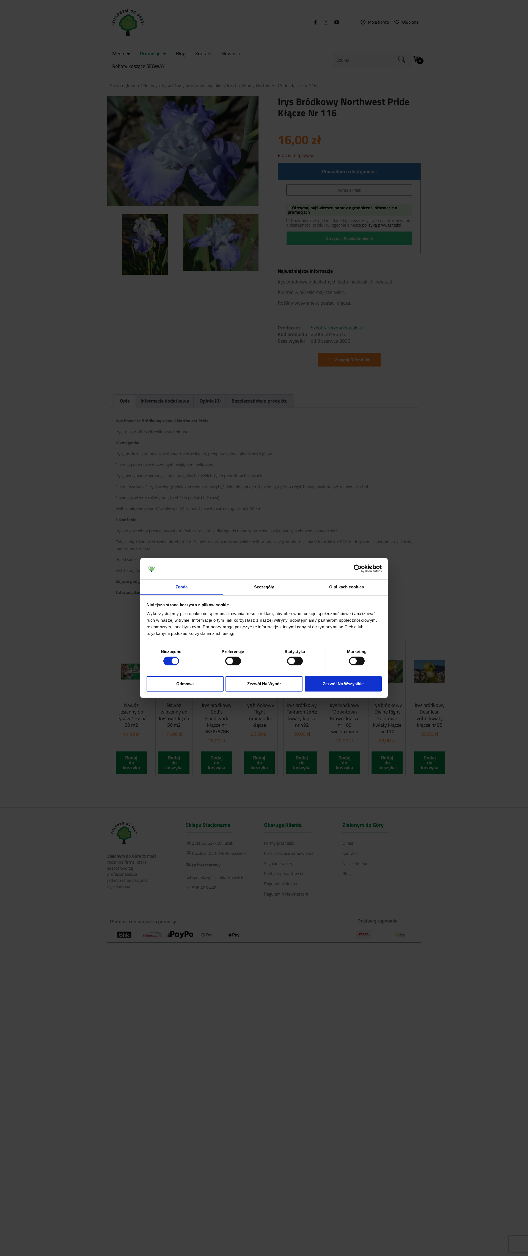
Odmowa (185, 683)
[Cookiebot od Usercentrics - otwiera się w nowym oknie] (358, 568)
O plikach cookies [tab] (346, 587)
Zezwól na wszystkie (343, 683)
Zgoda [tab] (181, 587)
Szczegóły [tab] (264, 587)
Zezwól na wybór (264, 683)
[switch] (233, 661)
